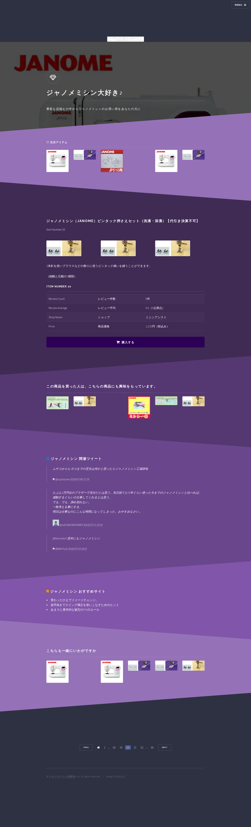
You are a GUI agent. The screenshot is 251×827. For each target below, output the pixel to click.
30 (152, 747)
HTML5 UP (119, 776)
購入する (128, 342)
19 (121, 747)
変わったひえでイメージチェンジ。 (74, 600)
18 (114, 747)
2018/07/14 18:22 (77, 549)
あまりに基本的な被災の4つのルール (75, 609)
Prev (86, 747)
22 (142, 747)
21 (135, 747)
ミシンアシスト (156, 317)
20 (128, 747)
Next (164, 747)
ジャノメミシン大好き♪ (62, 776)
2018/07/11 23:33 (93, 525)
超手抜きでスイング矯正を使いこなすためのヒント (85, 605)
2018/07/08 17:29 (79, 479)
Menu (238, 5)
